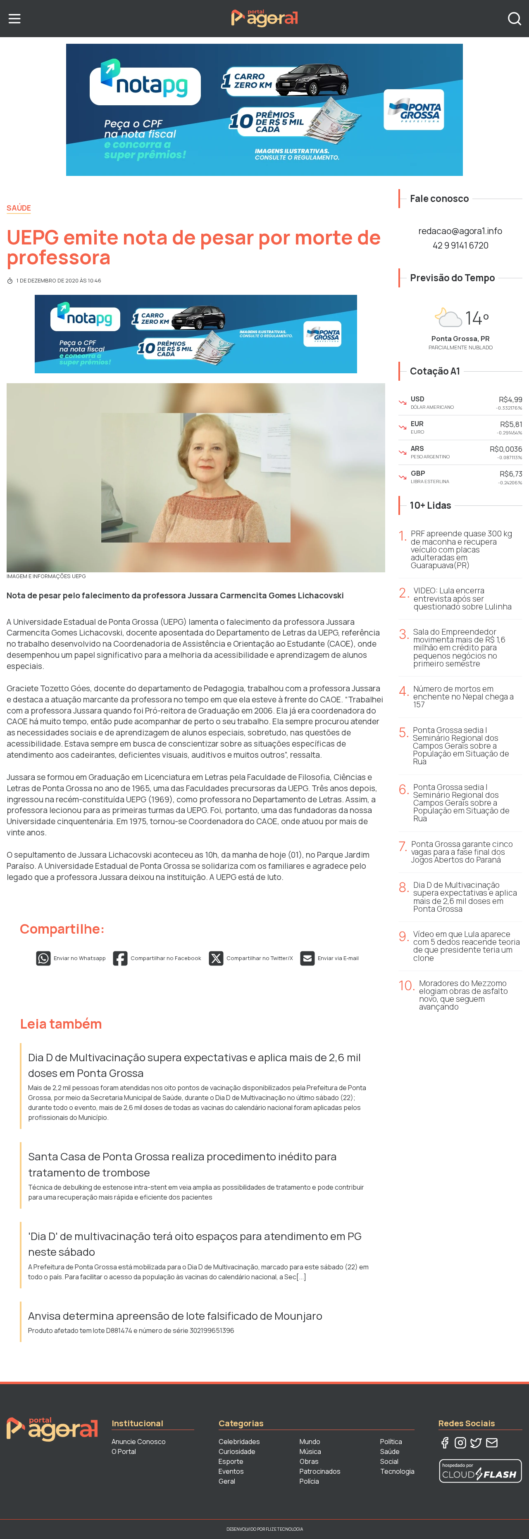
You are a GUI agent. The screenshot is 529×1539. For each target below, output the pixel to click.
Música (310, 1451)
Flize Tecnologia (284, 1529)
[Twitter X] (476, 1443)
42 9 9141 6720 (460, 245)
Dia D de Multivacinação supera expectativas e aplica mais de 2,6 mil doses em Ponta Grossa (194, 1065)
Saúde (19, 208)
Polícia (309, 1481)
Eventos (231, 1471)
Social (389, 1461)
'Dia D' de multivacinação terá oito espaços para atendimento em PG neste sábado (195, 1244)
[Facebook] (444, 1443)
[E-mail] (492, 1443)
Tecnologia (397, 1471)
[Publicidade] (264, 110)
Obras (309, 1461)
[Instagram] (460, 1443)
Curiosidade (237, 1451)
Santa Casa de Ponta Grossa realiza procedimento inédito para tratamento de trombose (182, 1164)
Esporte (231, 1461)
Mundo (310, 1441)
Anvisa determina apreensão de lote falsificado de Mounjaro (175, 1316)
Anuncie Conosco (139, 1441)
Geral (227, 1481)
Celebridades (239, 1441)
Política (391, 1441)
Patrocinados (320, 1471)
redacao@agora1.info (460, 231)
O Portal (124, 1451)
